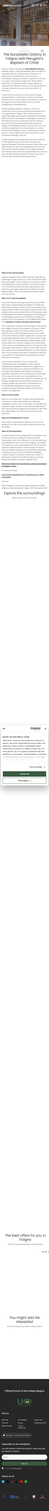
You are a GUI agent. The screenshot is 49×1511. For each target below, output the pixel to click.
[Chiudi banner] (45, 729)
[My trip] (37, 5)
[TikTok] (16, 1481)
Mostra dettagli (36, 767)
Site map (5, 1420)
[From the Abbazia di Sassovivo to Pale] (9, 1350)
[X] (7, 1481)
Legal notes (38, 1420)
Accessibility (22, 1420)
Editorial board (7, 1426)
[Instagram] (12, 1481)
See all (44, 1252)
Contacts (5, 1423)
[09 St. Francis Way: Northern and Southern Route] (39, 1350)
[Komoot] (25, 1481)
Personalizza (23, 781)
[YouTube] (21, 1481)
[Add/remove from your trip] (19, 1259)
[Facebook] (3, 1481)
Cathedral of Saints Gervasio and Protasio (22, 322)
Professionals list (40, 1423)
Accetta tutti (24, 774)
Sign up (24, 1463)
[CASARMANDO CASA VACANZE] (32, 1283)
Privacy (20, 1423)
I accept (13, 1468)
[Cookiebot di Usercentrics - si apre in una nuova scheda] (31, 728)
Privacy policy (17, 1468)
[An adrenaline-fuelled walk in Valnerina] (12, 1283)
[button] (45, 5)
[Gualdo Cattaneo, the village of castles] (24, 1350)
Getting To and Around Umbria (18, 1435)
